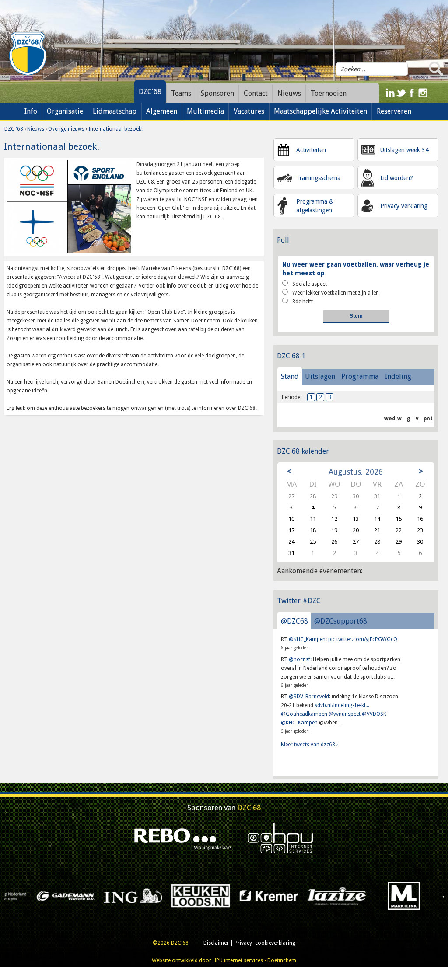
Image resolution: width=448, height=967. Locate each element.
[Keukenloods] (97, 896)
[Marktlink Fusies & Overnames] (300, 896)
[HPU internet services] (280, 838)
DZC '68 (13, 129)
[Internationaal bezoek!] (69, 207)
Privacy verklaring (403, 205)
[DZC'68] (27, 54)
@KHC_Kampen (307, 639)
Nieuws (35, 129)
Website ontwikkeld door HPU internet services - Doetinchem (224, 960)
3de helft (302, 301)
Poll (283, 240)
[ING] (29, 896)
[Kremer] (164, 896)
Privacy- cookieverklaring (264, 943)
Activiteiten (311, 149)
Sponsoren (217, 93)
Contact (256, 93)
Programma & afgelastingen (314, 206)
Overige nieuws (66, 129)
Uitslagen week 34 (404, 149)
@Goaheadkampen (304, 714)
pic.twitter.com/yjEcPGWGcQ (362, 639)
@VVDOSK (374, 714)
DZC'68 (150, 91)
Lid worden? (396, 177)
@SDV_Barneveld (309, 696)
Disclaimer (216, 943)
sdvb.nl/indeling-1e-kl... (342, 705)
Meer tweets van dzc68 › (309, 745)
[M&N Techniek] (368, 896)
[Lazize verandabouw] (232, 896)
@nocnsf (299, 659)
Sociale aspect (309, 284)
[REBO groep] (183, 838)
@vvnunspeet (344, 714)
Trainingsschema (318, 177)
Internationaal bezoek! (115, 129)
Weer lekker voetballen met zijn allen (335, 293)
